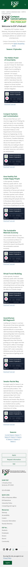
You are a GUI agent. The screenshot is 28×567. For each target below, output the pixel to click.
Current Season (9, 435)
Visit (14, 464)
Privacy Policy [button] (7, 558)
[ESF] (15, 4)
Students (4, 530)
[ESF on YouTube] (16, 549)
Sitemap (4, 512)
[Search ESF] (25, 4)
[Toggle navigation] (3, 4)
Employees (5, 533)
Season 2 (16, 439)
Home (3, 12)
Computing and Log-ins (9, 506)
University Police (7, 503)
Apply (14, 455)
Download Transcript (10, 104)
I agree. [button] (7, 563)
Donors (4, 536)
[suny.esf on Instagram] (4, 549)
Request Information (14, 459)
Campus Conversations (13, 12)
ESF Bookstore (6, 500)
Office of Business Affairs (9, 497)
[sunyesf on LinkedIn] (13, 549)
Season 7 (18, 435)
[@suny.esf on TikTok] (10, 549)
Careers (4, 518)
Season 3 (10, 439)
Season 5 (13, 437)
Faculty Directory (7, 524)
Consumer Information (9, 521)
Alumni (4, 539)
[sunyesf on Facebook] (7, 549)
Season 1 (13, 441)
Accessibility (5, 515)
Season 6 (7, 437)
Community (5, 541)
